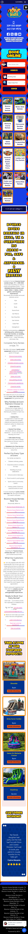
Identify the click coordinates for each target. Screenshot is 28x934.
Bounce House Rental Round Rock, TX (15, 521)
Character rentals (15, 386)
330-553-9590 (18, 607)
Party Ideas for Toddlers (14, 919)
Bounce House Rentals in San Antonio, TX (14, 910)
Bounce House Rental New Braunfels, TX (15, 531)
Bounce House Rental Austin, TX (15, 511)
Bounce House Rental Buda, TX (16, 516)
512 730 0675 (14, 28)
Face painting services (15, 379)
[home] (2, 2)
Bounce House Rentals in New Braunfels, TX (14, 902)
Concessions (15, 369)
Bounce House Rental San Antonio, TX (15, 536)
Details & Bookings (14, 691)
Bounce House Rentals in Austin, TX (14, 887)
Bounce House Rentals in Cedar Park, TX (14, 892)
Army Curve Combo (14, 719)
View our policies (15, 628)
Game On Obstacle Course (14, 754)
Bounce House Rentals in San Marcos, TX (14, 914)
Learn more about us (16, 620)
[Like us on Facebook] (8, 34)
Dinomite (14, 683)
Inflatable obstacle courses (15, 363)
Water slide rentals (15, 359)
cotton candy (13, 373)
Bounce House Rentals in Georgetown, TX (14, 896)
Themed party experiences (15, 383)
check (14, 89)
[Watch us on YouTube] (19, 34)
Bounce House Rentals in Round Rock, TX (14, 906)
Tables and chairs (16, 376)
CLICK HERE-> (19, 2)
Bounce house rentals (15, 356)
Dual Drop (14, 790)
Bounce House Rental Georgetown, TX (15, 546)
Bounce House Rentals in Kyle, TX (14, 899)
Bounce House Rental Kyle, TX (15, 507)
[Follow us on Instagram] (15, 34)
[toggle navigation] (25, 2)
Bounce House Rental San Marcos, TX (15, 526)
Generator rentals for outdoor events (15, 390)
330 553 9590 (14, 25)
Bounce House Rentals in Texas (14, 917)
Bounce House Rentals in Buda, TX (14, 889)
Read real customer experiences (15, 624)
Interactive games (15, 366)
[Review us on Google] (12, 34)
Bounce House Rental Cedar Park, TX (15, 541)
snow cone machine (15, 371)
